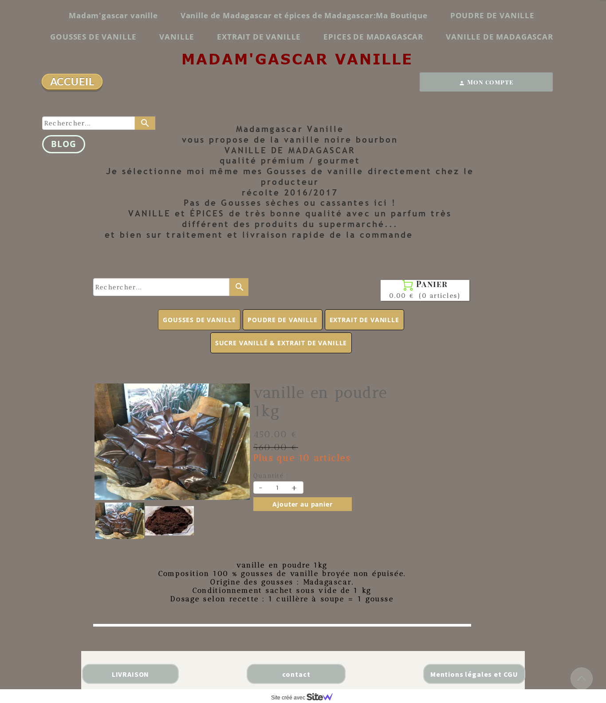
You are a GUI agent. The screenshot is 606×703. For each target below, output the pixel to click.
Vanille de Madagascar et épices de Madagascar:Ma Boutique (304, 15)
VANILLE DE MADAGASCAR (499, 37)
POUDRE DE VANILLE (492, 15)
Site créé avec (289, 698)
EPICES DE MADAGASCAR (373, 37)
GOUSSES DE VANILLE (93, 37)
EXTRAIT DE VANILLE (259, 37)
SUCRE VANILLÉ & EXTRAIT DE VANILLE (281, 343)
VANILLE (176, 37)
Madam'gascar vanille (113, 15)
